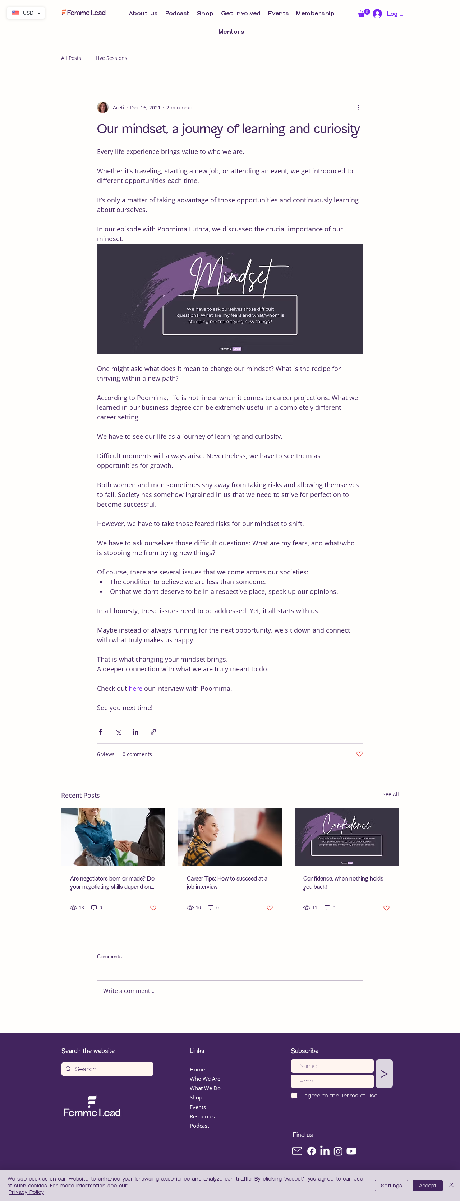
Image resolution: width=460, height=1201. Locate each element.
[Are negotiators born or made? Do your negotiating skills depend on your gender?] (113, 837)
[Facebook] (311, 1151)
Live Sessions (111, 58)
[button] (143, 13)
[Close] (451, 1185)
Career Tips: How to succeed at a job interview (227, 883)
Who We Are (205, 1078)
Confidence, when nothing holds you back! (343, 883)
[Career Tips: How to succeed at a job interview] (230, 837)
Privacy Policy (26, 1192)
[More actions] (358, 107)
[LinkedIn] (325, 1151)
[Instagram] (338, 1151)
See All (391, 794)
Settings (391, 1185)
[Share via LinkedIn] (135, 731)
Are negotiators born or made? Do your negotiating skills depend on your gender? (112, 883)
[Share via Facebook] (100, 731)
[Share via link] (153, 731)
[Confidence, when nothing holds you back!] (347, 837)
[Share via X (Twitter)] (118, 731)
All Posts (71, 58)
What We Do (205, 1088)
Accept (428, 1185)
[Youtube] (351, 1151)
